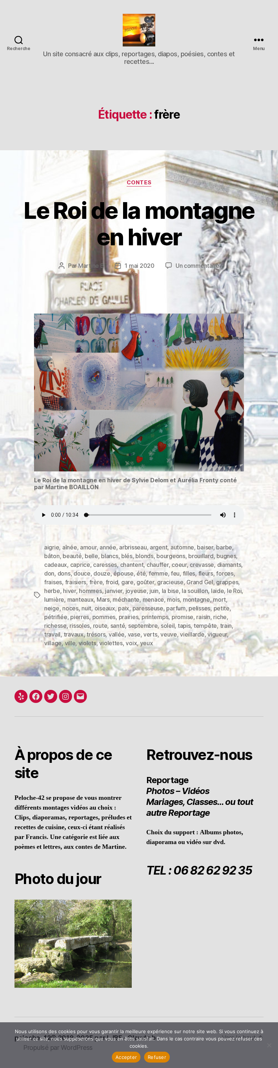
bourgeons (170, 556)
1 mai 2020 (139, 265)
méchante (126, 599)
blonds (144, 556)
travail (52, 634)
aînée (69, 547)
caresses (105, 564)
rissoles (80, 625)
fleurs (205, 573)
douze (101, 573)
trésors (96, 634)
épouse (123, 573)
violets (87, 643)
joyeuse (136, 590)
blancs (109, 556)
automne (182, 547)
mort (219, 599)
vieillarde (192, 634)
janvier (113, 590)
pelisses (199, 608)
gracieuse (170, 582)
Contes (139, 182)
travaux (74, 634)
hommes (90, 590)
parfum (175, 608)
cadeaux (55, 564)
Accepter (126, 1057)
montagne (196, 599)
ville (70, 643)
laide (217, 590)
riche (220, 617)
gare (127, 582)
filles (189, 573)
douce (81, 573)
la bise (170, 590)
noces (70, 608)
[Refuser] (269, 1045)
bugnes (226, 556)
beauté (72, 556)
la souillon (195, 590)
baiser (205, 547)
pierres (79, 617)
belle (91, 556)
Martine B (91, 265)
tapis (184, 625)
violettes (111, 643)
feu (175, 573)
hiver (69, 590)
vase (134, 634)
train (226, 625)
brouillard (200, 556)
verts (150, 634)
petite (221, 608)
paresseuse (147, 608)
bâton (52, 556)
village (53, 643)
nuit (86, 608)
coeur (179, 564)
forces (224, 573)
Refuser (157, 1057)
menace (153, 599)
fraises (53, 582)
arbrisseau (133, 547)
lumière (54, 599)
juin (154, 590)
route (100, 625)
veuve (168, 634)
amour (88, 547)
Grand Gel (199, 582)
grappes (227, 582)
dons (64, 573)
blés (126, 556)
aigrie (51, 547)
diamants (229, 564)
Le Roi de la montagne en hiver (139, 223)
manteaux (80, 599)
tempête (205, 625)
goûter (145, 582)
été (141, 573)
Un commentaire (197, 265)
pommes (103, 617)
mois (173, 599)
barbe (224, 547)
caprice (80, 564)
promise (182, 617)
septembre (143, 625)
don (49, 573)
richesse (55, 625)
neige (51, 608)
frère (96, 582)
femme (158, 573)
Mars (103, 599)
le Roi (234, 590)
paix (123, 608)
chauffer (158, 564)
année (108, 547)
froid (112, 582)
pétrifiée (55, 617)
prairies (129, 617)
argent (158, 547)
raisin (203, 617)
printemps (155, 617)
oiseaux (104, 608)
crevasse (202, 564)
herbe (52, 590)
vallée (117, 634)
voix (131, 643)
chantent (132, 564)
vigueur (217, 634)
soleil (167, 625)
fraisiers (76, 582)
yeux (146, 643)
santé (117, 625)
